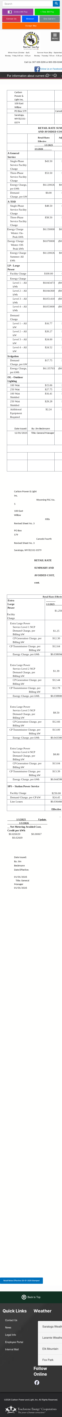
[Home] (31, 40)
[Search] (56, 4)
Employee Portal (14, 1342)
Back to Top (34, 1297)
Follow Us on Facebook (51, 68)
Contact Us (11, 1320)
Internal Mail (12, 1349)
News (8, 1327)
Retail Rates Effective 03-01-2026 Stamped (21, 1280)
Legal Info (10, 1334)
